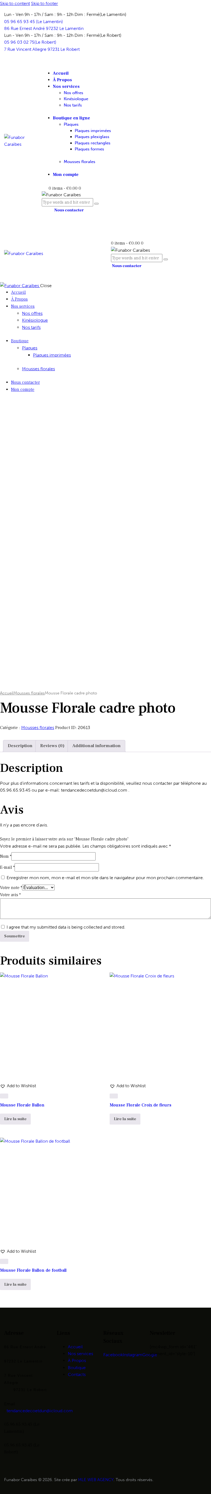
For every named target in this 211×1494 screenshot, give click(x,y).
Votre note (11, 887)
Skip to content (15, 3)
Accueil (6, 693)
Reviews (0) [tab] (52, 746)
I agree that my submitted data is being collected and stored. (66, 927)
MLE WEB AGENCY (95, 1479)
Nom (5, 856)
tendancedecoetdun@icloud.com (40, 1410)
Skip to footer (44, 3)
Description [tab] (20, 746)
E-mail (7, 867)
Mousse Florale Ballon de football (33, 1270)
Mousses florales (29, 693)
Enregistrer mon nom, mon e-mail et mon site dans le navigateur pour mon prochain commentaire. (105, 877)
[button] (18, 1085)
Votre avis (10, 895)
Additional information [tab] (96, 746)
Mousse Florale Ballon (22, 1105)
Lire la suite (15, 1119)
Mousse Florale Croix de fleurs (140, 1105)
